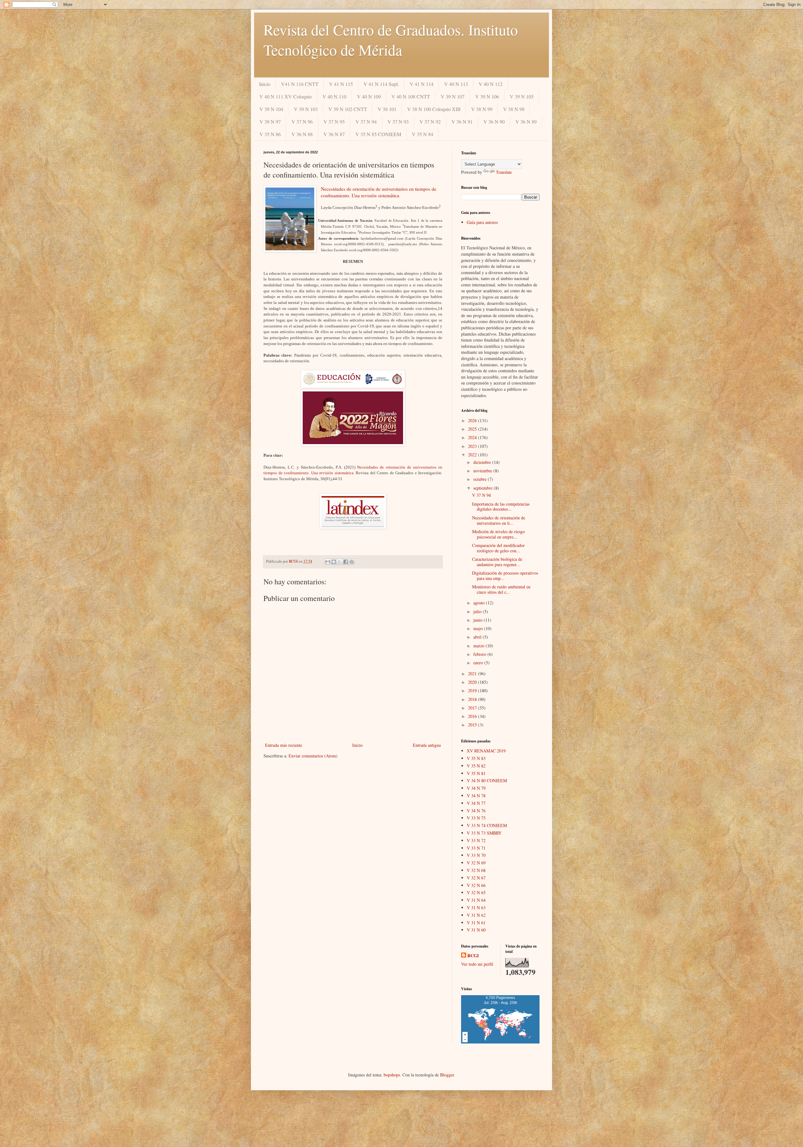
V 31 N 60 (476, 930)
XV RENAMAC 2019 (486, 751)
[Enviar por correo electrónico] (328, 562)
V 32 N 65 (476, 892)
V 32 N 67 (476, 878)
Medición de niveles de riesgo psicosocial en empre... (498, 534)
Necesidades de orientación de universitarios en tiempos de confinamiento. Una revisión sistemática (378, 192)
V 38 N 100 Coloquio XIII (433, 109)
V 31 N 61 (476, 923)
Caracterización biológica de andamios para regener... (497, 561)
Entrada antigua (427, 745)
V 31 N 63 (476, 908)
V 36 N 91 (462, 121)
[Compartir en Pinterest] (351, 562)
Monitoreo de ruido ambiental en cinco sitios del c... (501, 589)
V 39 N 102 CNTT (347, 109)
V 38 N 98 (513, 109)
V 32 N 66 (476, 885)
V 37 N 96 (302, 121)
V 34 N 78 (476, 796)
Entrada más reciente (283, 745)
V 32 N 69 (476, 863)
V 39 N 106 (487, 96)
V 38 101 (387, 109)
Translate (504, 172)
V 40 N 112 (491, 84)
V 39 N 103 (306, 109)
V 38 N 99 (481, 109)
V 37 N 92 (430, 121)
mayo (478, 628)
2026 (473, 420)
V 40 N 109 (369, 96)
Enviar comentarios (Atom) (313, 756)
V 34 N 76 (476, 811)
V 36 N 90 (494, 121)
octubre (480, 479)
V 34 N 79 (476, 788)
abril (478, 637)
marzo (479, 646)
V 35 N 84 (422, 134)
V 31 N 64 (476, 900)
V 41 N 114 (421, 84)
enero (478, 663)
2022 (473, 455)
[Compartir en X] (340, 562)
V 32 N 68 (476, 870)
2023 (473, 446)
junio (478, 620)
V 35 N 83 (476, 758)
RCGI (473, 956)
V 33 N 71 (476, 848)
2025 (473, 429)
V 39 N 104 (271, 109)
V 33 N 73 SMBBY (484, 833)
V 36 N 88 (302, 134)
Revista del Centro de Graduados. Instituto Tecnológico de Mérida (390, 39)
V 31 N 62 (476, 915)
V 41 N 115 (341, 84)
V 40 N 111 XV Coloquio (285, 96)
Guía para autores (482, 222)
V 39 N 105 (522, 96)
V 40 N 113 (456, 84)
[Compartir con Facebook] (346, 562)
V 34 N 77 (476, 803)
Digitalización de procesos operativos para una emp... (505, 575)
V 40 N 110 (334, 96)
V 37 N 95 (334, 121)
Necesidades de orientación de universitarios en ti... (498, 520)
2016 (473, 716)
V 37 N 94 (366, 121)
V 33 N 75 (476, 818)
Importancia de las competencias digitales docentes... (500, 506)
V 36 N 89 (526, 121)
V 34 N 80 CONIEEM (487, 780)
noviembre (483, 471)
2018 (473, 699)
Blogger (447, 1075)
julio (478, 611)
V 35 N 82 (476, 766)
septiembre (483, 488)
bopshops (392, 1075)
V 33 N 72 (476, 840)
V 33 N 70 (476, 855)
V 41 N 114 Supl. (381, 84)
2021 (473, 674)
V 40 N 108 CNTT (410, 96)
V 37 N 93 (398, 121)
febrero (480, 654)
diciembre (482, 462)
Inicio (264, 84)
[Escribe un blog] (334, 562)
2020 (473, 682)
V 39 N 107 (453, 96)
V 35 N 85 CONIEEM (378, 134)
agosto (479, 603)
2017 (473, 708)
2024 (473, 437)
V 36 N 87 (334, 134)
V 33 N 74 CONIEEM (487, 825)
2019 (473, 690)
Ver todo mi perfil (477, 964)
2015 (473, 725)
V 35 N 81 (476, 773)
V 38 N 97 (270, 121)
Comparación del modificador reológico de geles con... (498, 548)
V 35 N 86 (270, 134)
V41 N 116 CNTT (299, 84)
